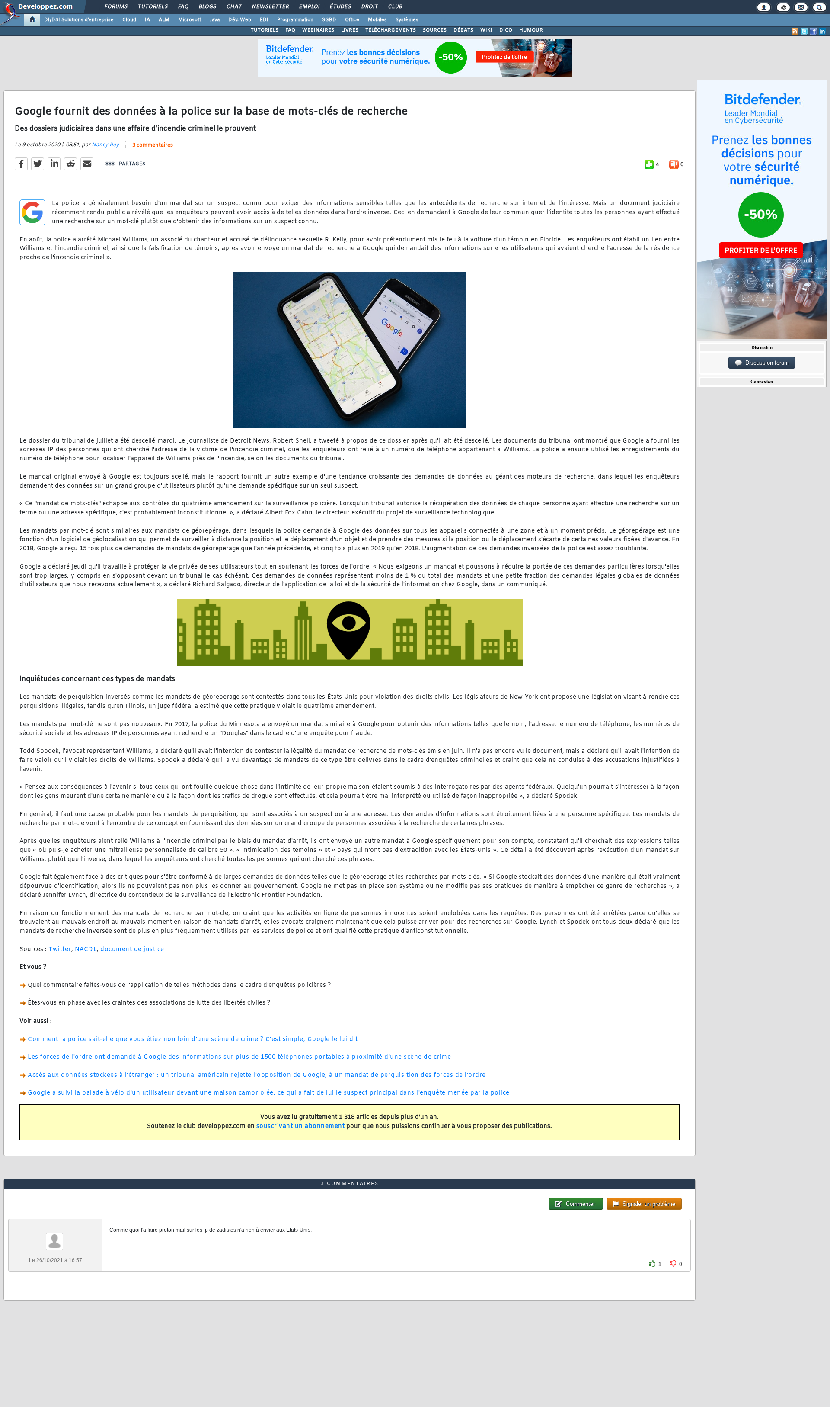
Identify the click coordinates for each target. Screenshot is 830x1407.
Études (340, 6)
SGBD (329, 20)
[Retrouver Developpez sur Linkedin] (822, 31)
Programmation (295, 20)
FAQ (183, 6)
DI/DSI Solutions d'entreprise (79, 20)
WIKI (486, 30)
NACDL (86, 949)
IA (147, 20)
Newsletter (270, 6)
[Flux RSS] (795, 31)
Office (352, 20)
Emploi (309, 6)
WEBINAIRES (318, 30)
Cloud (129, 20)
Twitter (59, 949)
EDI (264, 20)
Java (215, 20)
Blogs (207, 6)
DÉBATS (463, 30)
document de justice (132, 949)
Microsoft (189, 20)
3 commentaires (152, 145)
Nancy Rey (105, 144)
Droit (369, 6)
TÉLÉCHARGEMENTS (390, 30)
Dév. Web (239, 20)
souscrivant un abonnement (300, 1126)
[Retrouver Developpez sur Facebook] (813, 31)
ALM (164, 20)
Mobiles (377, 20)
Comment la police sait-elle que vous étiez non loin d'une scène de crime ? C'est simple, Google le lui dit (193, 1039)
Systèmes (407, 20)
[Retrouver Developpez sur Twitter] (804, 31)
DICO (505, 30)
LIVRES (349, 30)
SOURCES (435, 30)
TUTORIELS (264, 30)
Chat (233, 6)
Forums (115, 6)
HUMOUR (531, 30)
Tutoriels (152, 6)
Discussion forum (765, 363)
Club (394, 6)
